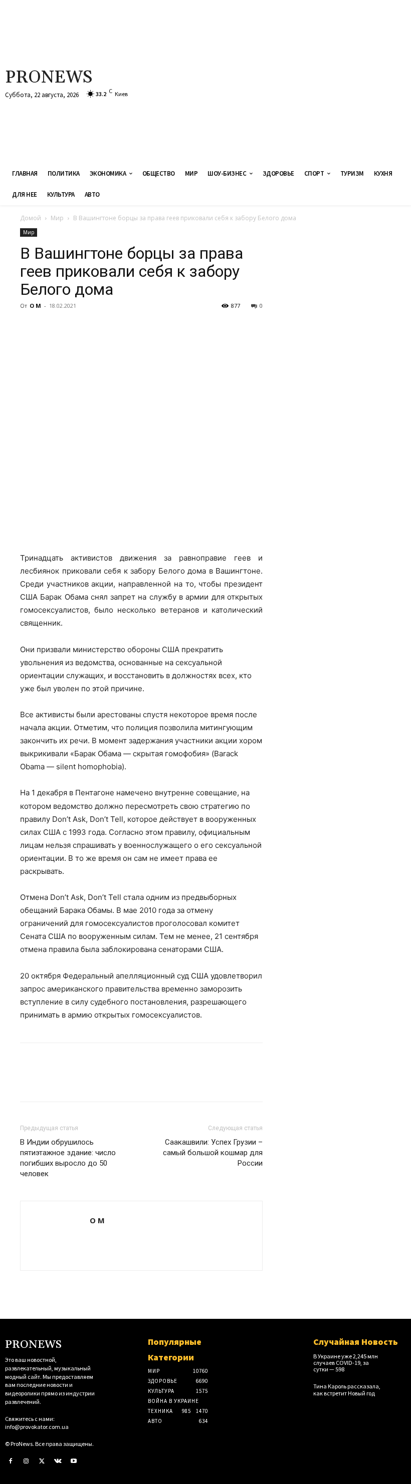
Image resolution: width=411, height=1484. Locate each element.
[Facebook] (30, 328)
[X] (53, 328)
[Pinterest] (76, 328)
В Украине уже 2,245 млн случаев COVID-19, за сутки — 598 (345, 1362)
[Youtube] (73, 1461)
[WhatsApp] (99, 328)
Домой (30, 218)
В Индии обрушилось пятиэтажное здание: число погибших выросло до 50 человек (68, 1158)
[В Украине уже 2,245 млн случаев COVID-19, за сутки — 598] (396, 1360)
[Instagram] (26, 1461)
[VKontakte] (58, 1461)
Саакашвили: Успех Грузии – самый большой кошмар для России (213, 1153)
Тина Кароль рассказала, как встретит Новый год (346, 1389)
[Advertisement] (276, 80)
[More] (122, 328)
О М (35, 305)
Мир (57, 218)
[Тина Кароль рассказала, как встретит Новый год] (396, 1390)
